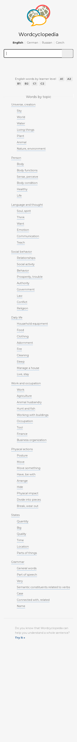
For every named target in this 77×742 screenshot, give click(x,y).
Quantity (22, 521)
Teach (21, 242)
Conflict (22, 302)
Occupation (25, 421)
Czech (60, 42)
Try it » (20, 637)
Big (19, 527)
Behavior (23, 270)
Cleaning (23, 355)
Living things (25, 129)
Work (20, 389)
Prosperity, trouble (30, 276)
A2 (69, 79)
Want (20, 223)
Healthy (22, 189)
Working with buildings (32, 415)
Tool (20, 427)
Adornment (25, 342)
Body (20, 164)
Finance (22, 434)
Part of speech (27, 574)
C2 (42, 83)
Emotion (23, 230)
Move (20, 462)
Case (20, 593)
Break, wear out (27, 506)
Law (19, 296)
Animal (21, 142)
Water (21, 123)
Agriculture (24, 396)
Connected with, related (33, 600)
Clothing (23, 336)
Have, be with (26, 474)
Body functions (27, 170)
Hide (20, 487)
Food (20, 330)
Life (19, 195)
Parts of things (27, 553)
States (15, 515)
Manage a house (28, 368)
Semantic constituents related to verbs (43, 587)
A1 (61, 79)
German (32, 42)
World (21, 117)
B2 (27, 83)
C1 (34, 83)
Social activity (26, 264)
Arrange (22, 480)
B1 (18, 83)
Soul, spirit (24, 211)
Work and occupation (26, 383)
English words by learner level (35, 79)
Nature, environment (31, 148)
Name (21, 606)
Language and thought (27, 204)
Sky (19, 110)
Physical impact (27, 493)
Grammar (17, 562)
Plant (20, 136)
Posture (22, 455)
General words (26, 568)
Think (20, 217)
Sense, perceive (27, 176)
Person (16, 158)
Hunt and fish (26, 408)
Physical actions (22, 449)
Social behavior (21, 251)
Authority (23, 283)
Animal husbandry (29, 402)
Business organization (32, 440)
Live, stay (23, 374)
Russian (47, 42)
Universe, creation (23, 104)
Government (26, 289)
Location (23, 546)
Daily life (16, 317)
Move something (28, 468)
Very (20, 581)
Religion (22, 308)
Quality (21, 534)
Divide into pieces (29, 499)
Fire (19, 349)
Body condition (27, 183)
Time (20, 540)
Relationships (26, 258)
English (18, 42)
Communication (28, 236)
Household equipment (32, 323)
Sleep (21, 361)
